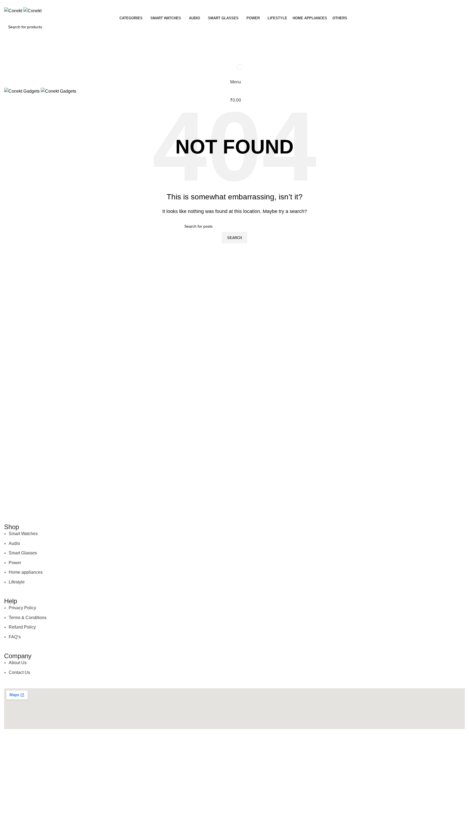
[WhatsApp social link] (235, 3)
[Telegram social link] (241, 3)
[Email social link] (228, 3)
